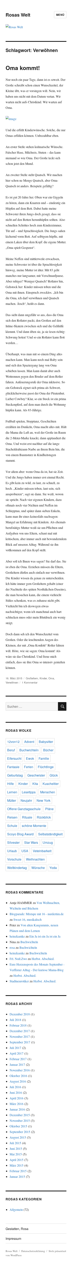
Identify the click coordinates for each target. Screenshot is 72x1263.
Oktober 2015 (18, 1126)
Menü (60, 15)
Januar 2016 (17, 1109)
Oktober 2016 (18, 1076)
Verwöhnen (12, 682)
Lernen (12, 792)
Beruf (11, 750)
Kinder (43, 678)
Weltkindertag (17, 867)
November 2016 (20, 1070)
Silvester (13, 842)
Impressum (13, 1238)
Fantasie (13, 767)
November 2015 (20, 1120)
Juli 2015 (15, 1143)
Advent (29, 741)
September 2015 (20, 1132)
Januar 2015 (17, 1176)
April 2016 (16, 1098)
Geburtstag (15, 775)
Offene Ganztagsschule (24, 809)
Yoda (53, 867)
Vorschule (14, 859)
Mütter (11, 800)
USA (24, 851)
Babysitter (46, 741)
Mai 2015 (16, 1154)
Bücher (48, 750)
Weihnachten (35, 859)
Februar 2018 (18, 1025)
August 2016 (18, 1081)
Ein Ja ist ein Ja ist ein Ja (44, 936)
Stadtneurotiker (19, 981)
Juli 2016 (15, 1087)
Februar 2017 (18, 1059)
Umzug (48, 842)
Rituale (27, 817)
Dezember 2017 (20, 1031)
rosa (12, 947)
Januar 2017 (17, 1064)
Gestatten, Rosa (17, 1228)
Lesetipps (29, 792)
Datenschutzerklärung (33, 1251)
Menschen (47, 792)
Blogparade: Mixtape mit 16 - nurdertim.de (37, 914)
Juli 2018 (15, 1020)
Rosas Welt (18, 14)
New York (43, 800)
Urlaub (12, 851)
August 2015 (18, 1137)
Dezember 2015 (20, 1115)
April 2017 (16, 1053)
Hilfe (10, 783)
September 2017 (20, 1042)
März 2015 (16, 1165)
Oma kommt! (23, 68)
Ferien (28, 767)
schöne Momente (34, 825)
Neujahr (26, 800)
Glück (54, 775)
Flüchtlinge (46, 767)
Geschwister (36, 775)
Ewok (30, 758)
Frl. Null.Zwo (18, 959)
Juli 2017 (15, 1048)
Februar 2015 (18, 1171)
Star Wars (31, 842)
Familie (44, 758)
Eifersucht (14, 758)
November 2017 (20, 1036)
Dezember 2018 (20, 1014)
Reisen (12, 817)
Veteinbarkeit (42, 851)
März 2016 (16, 1104)
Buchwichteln (29, 750)
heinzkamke (17, 936)
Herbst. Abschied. (43, 959)
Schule (12, 825)
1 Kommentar (29, 682)
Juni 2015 (16, 1148)
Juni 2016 (16, 1092)
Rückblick (44, 817)
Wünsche (38, 867)
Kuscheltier (51, 783)
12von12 (13, 741)
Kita (35, 783)
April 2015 (16, 1160)
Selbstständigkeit (50, 834)
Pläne (49, 809)
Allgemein (16, 1209)
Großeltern (32, 678)
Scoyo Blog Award (20, 834)
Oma (51, 678)
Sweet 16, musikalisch (27, 919)
